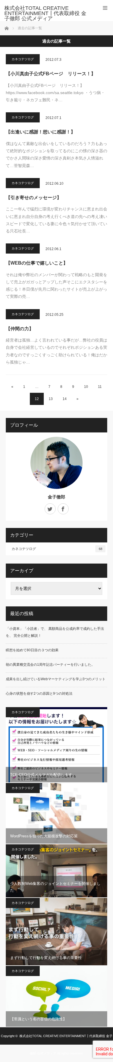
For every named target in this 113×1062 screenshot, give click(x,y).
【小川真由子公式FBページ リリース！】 (51, 73)
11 (100, 387)
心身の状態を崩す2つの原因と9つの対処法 (39, 694)
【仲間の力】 (20, 328)
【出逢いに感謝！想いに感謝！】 (40, 131)
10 (86, 387)
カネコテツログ (23, 59)
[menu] (105, 8)
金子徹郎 (56, 496)
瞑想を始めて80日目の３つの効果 (32, 650)
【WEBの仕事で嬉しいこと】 (37, 263)
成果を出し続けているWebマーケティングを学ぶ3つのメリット (55, 679)
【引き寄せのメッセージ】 (33, 197)
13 (51, 399)
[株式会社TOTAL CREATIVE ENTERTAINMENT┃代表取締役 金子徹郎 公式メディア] (47, 13)
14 (65, 399)
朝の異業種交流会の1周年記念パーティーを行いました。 (50, 665)
